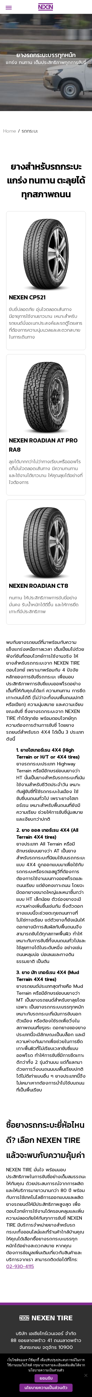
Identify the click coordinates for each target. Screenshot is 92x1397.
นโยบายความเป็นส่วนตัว (46, 1388)
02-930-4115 (20, 1266)
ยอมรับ (46, 1378)
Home (9, 131)
